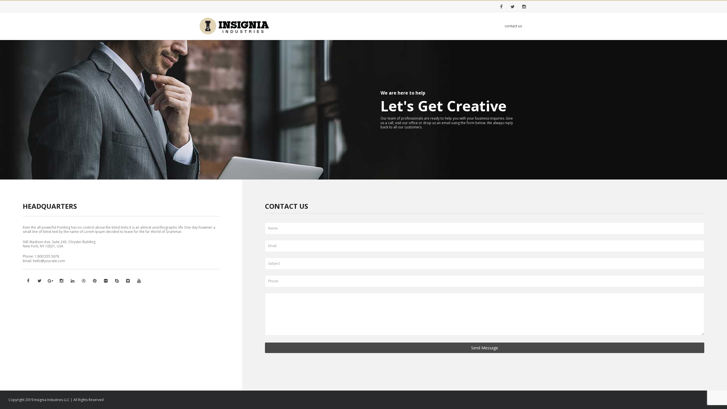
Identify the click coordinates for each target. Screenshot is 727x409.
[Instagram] (524, 6)
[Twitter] (512, 6)
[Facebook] (501, 6)
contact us (513, 25)
